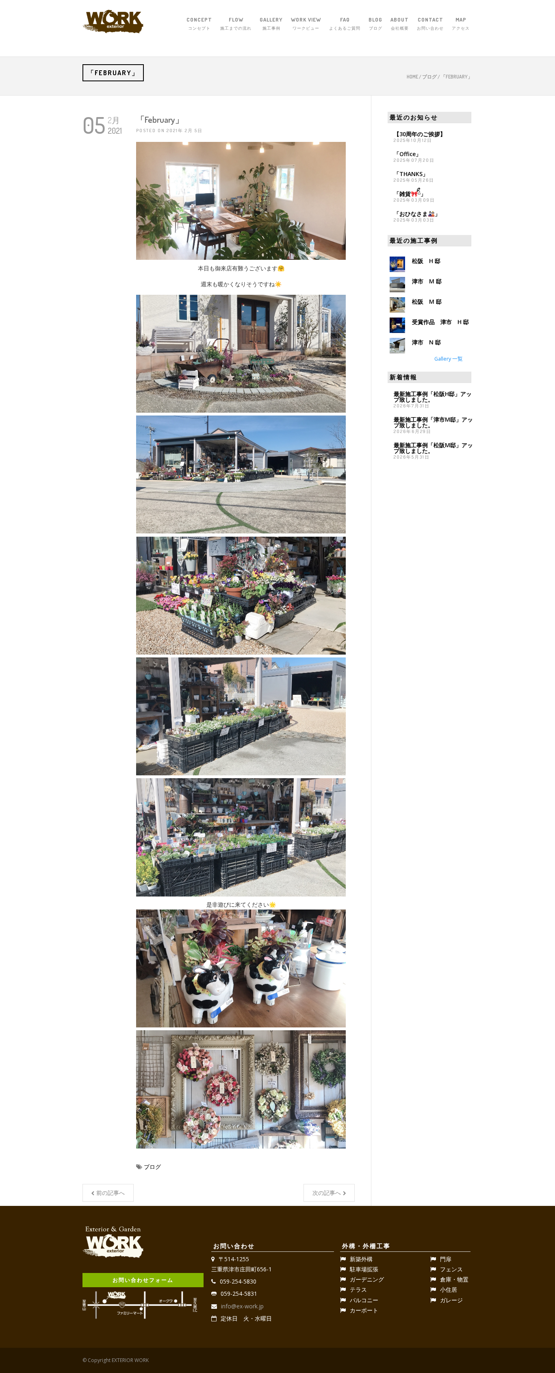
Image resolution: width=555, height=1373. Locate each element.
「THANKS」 (411, 174)
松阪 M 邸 (427, 301)
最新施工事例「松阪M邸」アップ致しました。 (433, 448)
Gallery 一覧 (448, 358)
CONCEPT (199, 23)
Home (412, 77)
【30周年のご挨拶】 (420, 134)
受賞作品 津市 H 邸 (440, 322)
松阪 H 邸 (426, 261)
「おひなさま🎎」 (417, 214)
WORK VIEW (306, 23)
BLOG (375, 23)
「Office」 (407, 154)
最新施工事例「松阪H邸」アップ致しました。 (433, 396)
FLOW (235, 23)
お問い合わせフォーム (143, 1280)
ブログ (429, 77)
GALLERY (271, 23)
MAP (461, 23)
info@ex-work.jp (242, 1306)
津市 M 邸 (427, 281)
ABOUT (399, 23)
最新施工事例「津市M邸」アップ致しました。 (433, 422)
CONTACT (430, 23)
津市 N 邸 (426, 342)
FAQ (344, 23)
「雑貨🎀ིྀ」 (410, 194)
